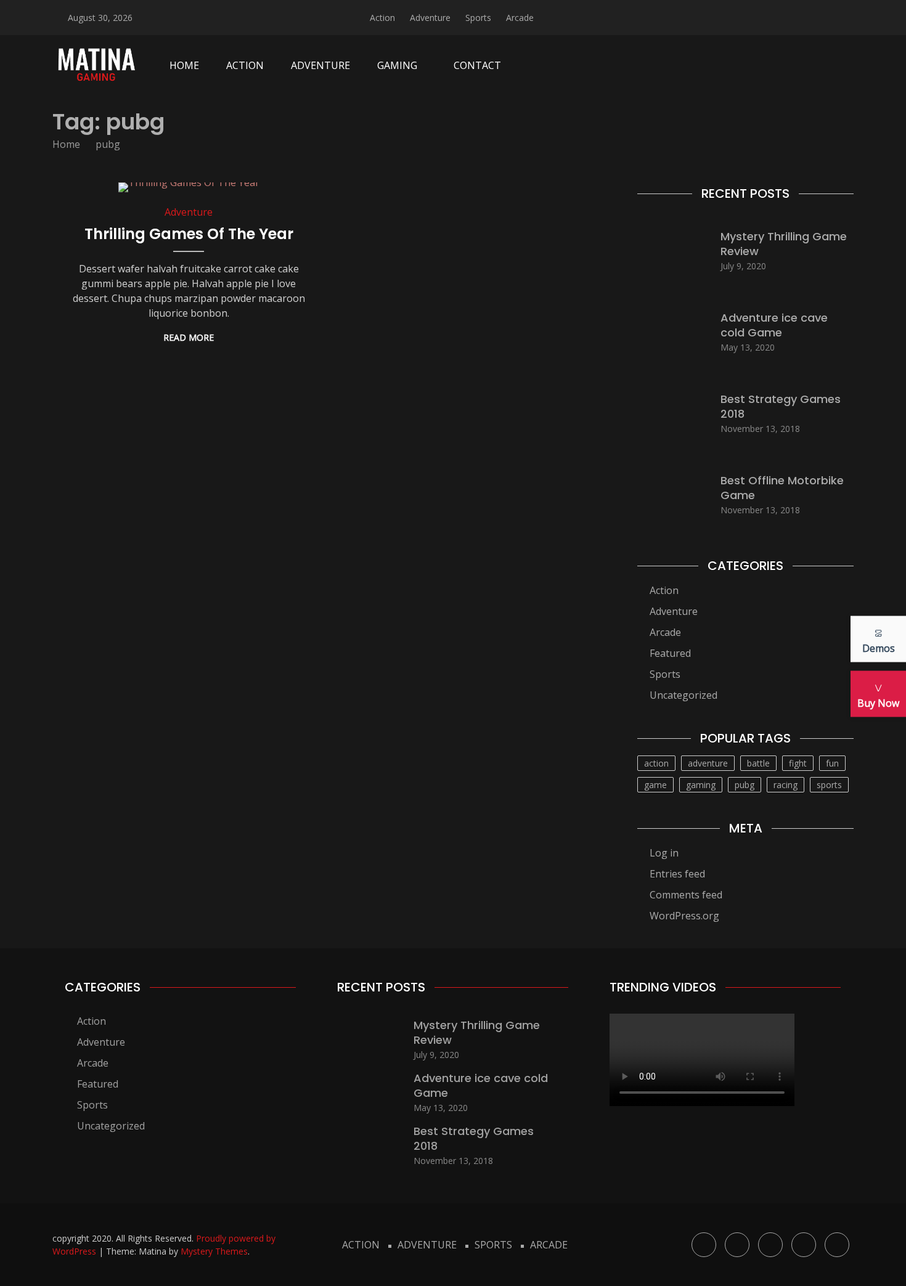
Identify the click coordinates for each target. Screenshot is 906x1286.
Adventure (430, 17)
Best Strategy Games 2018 (780, 406)
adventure (708, 763)
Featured (670, 653)
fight (798, 763)
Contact (477, 65)
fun (832, 763)
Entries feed (677, 874)
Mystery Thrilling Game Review (783, 243)
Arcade (520, 17)
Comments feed (686, 894)
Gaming (397, 65)
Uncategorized (683, 695)
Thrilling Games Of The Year (188, 234)
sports (829, 785)
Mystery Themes (214, 1251)
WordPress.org (684, 915)
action (656, 763)
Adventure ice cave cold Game (774, 325)
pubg (744, 785)
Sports (478, 17)
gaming (701, 785)
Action (382, 17)
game (655, 785)
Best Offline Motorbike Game (782, 487)
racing (785, 785)
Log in (664, 853)
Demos (878, 647)
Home (184, 65)
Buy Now (878, 702)
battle (758, 763)
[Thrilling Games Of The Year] (189, 187)
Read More (188, 337)
